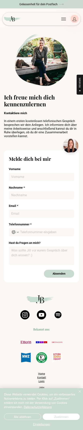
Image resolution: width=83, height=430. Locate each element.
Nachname (17, 187)
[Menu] (63, 19)
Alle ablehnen (22, 417)
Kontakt (41, 377)
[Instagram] (25, 314)
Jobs (41, 387)
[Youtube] (41, 314)
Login (41, 381)
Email (13, 205)
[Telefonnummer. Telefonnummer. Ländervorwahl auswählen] (15, 232)
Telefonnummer (20, 224)
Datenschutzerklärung (38, 407)
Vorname (15, 169)
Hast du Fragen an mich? (24, 242)
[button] (41, 4)
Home (41, 373)
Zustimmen (61, 417)
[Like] (75, 19)
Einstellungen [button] (41, 424)
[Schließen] (77, 394)
